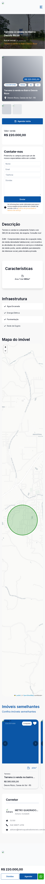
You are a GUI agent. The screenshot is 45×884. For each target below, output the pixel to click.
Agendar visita (24, 121)
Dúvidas (10, 876)
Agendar (28, 876)
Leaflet (18, 695)
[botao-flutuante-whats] (41, 876)
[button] (5, 347)
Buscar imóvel (9, 40)
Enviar (22, 199)
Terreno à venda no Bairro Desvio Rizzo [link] (20, 44)
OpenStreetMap (28, 695)
